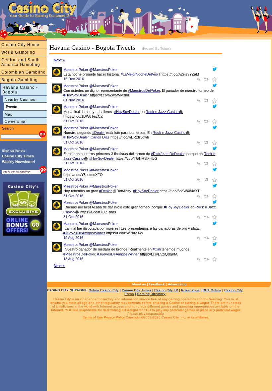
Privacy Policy (114, 317)
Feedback (157, 284)
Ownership (15, 121)
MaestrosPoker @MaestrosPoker (90, 70)
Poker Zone (190, 290)
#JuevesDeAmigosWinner (84, 233)
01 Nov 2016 (73, 100)
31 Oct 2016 (73, 121)
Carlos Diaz (100, 137)
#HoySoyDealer (76, 95)
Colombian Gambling (23, 72)
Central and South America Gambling (20, 62)
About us (139, 284)
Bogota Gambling (19, 80)
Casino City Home (20, 44)
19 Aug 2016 (73, 238)
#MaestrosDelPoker (144, 90)
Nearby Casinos (20, 99)
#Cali (157, 249)
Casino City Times (136, 290)
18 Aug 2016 (73, 259)
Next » (59, 60)
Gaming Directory (151, 294)
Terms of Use (93, 317)
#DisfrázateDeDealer (167, 154)
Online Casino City (104, 290)
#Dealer (98, 133)
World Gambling (18, 52)
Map (9, 114)
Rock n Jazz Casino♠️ (164, 112)
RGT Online (212, 290)
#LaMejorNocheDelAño (139, 74)
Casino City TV (166, 290)
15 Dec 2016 (73, 79)
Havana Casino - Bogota (20, 89)
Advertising (177, 284)
